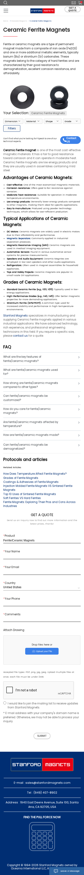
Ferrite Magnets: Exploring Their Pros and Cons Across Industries (39, 504)
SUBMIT (42, 735)
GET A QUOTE (72, 9)
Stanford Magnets (15, 315)
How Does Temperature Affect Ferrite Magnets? (35, 474)
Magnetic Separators (18, 238)
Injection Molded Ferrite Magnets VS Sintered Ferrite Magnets (37, 488)
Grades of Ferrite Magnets (20, 478)
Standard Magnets (19, 21)
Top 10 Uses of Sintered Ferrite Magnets (29, 494)
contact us (20, 336)
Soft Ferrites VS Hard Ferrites (22, 498)
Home (5, 21)
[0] (78, 2)
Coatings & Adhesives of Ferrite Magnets (31, 482)
